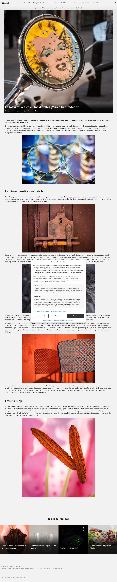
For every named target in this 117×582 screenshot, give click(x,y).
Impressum (71, 320)
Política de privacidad (18, 568)
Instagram (12, 566)
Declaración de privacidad (60, 320)
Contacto (54, 568)
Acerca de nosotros (6, 568)
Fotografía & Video (39, 3)
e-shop (60, 568)
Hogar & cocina (84, 3)
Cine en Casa (51, 3)
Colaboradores (96, 3)
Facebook (3, 566)
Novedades (27, 3)
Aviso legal (39, 568)
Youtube (18, 566)
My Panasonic (47, 568)
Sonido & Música (63, 3)
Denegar (58, 316)
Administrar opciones (41, 316)
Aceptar (75, 316)
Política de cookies (48, 320)
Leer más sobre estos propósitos (58, 311)
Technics (74, 3)
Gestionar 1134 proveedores (42, 311)
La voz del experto (43, 8)
